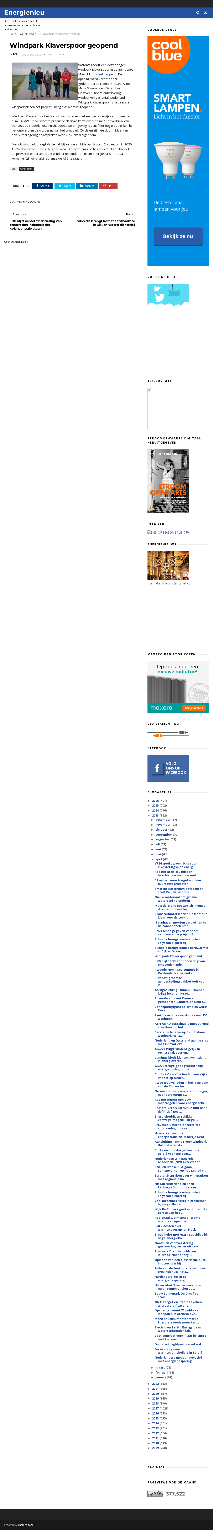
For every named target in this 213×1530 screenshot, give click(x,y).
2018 (156, 1403)
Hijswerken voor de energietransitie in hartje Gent (179, 1135)
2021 (156, 1389)
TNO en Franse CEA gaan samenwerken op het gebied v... (180, 1168)
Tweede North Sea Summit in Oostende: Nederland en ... (177, 971)
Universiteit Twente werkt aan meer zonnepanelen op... (178, 1287)
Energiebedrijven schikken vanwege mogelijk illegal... (176, 1118)
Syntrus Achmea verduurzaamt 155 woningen (181, 1017)
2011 (156, 1438)
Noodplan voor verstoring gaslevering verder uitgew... (177, 1244)
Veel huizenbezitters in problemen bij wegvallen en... (181, 1202)
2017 (156, 1408)
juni (158, 849)
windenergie (28, 34)
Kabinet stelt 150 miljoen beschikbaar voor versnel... (176, 873)
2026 (156, 801)
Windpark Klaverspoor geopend (178, 956)
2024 (156, 810)
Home (13, 34)
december (163, 820)
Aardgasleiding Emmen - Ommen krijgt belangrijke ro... (179, 991)
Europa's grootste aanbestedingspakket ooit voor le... (180, 981)
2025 (156, 805)
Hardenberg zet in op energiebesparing (171, 1278)
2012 (156, 1433)
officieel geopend (104, 74)
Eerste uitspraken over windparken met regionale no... (181, 1177)
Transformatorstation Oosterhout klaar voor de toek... (181, 915)
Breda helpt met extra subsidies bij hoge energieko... (181, 1236)
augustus (163, 839)
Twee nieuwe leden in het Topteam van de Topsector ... (181, 1084)
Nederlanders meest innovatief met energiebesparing (178, 1359)
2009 (156, 1448)
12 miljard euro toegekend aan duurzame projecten (178, 882)
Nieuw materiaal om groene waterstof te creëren (176, 899)
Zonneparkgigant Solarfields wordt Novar (181, 1008)
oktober (161, 829)
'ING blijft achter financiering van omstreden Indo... (180, 963)
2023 (156, 815)
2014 (156, 1423)
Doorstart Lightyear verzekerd (178, 1344)
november (163, 824)
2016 (156, 1413)
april (159, 859)
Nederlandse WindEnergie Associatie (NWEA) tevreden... (179, 1160)
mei (158, 854)
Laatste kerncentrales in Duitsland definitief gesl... (181, 1109)
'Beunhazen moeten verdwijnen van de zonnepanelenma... (181, 924)
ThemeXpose (25, 1525)
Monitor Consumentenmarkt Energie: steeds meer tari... (177, 1320)
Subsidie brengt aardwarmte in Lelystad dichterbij (178, 941)
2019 (156, 1398)
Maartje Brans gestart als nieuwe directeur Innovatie (180, 907)
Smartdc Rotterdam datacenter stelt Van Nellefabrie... (179, 890)
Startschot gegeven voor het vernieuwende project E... (177, 932)
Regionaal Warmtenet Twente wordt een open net (178, 1219)
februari (161, 1372)
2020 (156, 1394)
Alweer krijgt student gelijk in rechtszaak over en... (177, 1050)
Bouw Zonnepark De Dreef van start (177, 1295)
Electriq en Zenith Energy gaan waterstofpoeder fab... (178, 1329)
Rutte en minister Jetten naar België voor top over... (177, 1152)
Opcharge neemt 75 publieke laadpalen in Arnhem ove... (176, 1312)
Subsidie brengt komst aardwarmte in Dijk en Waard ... (182, 949)
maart (160, 1367)
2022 (156, 1384)
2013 (156, 1428)
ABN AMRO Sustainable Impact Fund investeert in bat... (182, 1025)
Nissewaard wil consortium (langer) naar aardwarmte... (181, 1093)
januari (161, 1377)
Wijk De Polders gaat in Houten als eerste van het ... (181, 1211)
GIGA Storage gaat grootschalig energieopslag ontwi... (179, 1067)
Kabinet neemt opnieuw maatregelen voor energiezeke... (181, 1101)
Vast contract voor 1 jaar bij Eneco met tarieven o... (180, 1337)
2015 (156, 1418)
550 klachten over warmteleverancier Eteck (175, 1227)
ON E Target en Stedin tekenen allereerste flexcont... (178, 1303)
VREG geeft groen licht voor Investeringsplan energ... (176, 865)
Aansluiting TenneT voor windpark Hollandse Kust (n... (181, 1143)
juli (158, 844)
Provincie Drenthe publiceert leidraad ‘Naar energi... (176, 1253)
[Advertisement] (178, 344)
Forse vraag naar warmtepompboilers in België (178, 1351)
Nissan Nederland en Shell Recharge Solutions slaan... (176, 1185)
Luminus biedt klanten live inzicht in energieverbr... (180, 1059)
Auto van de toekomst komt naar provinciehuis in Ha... (180, 1270)
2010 (156, 1443)
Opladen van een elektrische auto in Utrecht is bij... (180, 1261)
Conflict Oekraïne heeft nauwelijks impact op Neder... (181, 1076)
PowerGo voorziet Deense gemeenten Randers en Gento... (180, 1000)
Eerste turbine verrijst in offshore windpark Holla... (180, 1034)
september (164, 834)
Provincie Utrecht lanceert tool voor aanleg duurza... (178, 1126)
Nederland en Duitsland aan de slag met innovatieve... (181, 1042)
